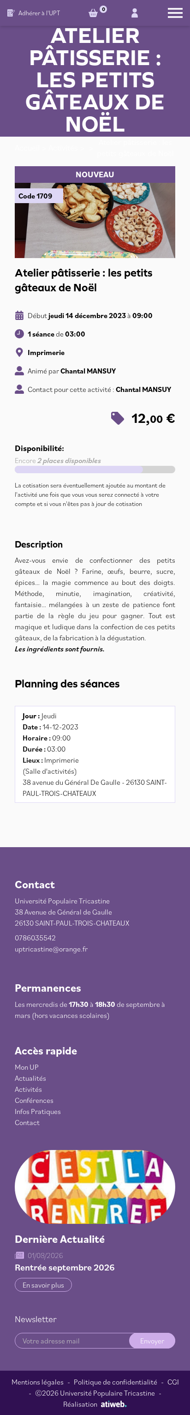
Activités (63, 147)
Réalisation (80, 1404)
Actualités (30, 1078)
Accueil (27, 147)
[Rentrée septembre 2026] (95, 1187)
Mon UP (27, 1067)
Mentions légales (38, 1381)
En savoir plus (43, 1284)
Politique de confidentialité (115, 1381)
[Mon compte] (134, 13)
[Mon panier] (95, 13)
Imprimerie (46, 352)
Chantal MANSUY (88, 370)
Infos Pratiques (38, 1111)
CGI (173, 1381)
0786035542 (35, 937)
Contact (27, 1122)
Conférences (34, 1100)
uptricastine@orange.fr (51, 948)
